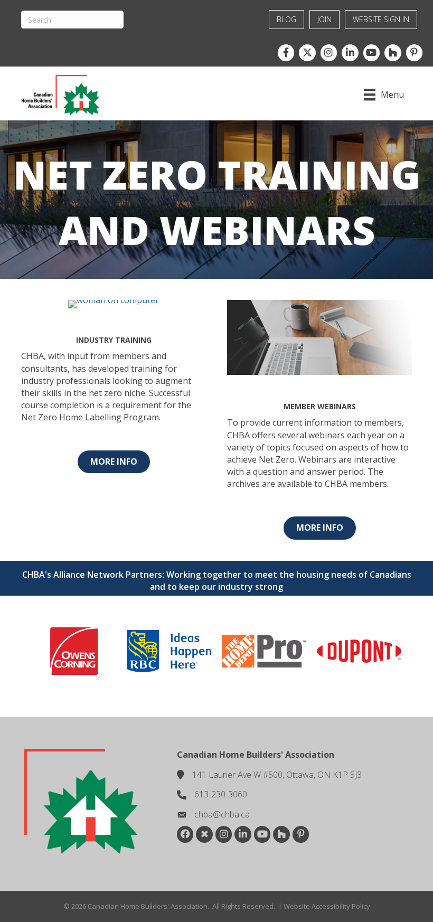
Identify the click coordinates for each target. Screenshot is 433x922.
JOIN (324, 19)
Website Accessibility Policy (327, 906)
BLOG (286, 19)
